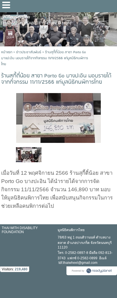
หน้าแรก (6, 52)
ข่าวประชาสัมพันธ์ (28, 52)
